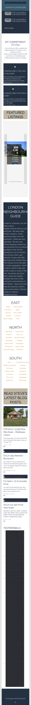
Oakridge (19, 340)
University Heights (9, 349)
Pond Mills (23, 368)
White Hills (19, 349)
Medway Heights (19, 337)
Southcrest (9, 374)
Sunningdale (19, 343)
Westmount (9, 380)
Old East (8, 316)
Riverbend (23, 371)
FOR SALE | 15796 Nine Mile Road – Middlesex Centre (14, 432)
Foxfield (8, 334)
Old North (18, 316)
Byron (10, 362)
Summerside (22, 374)
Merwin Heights (8, 319)
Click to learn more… (9, 105)
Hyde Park (9, 337)
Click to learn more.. (18, 82)
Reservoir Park (9, 371)
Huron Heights (17, 313)
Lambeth (22, 365)
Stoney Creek (19, 346)
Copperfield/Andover (22, 362)
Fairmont (8, 313)
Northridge (9, 340)
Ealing (18, 310)
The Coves (9, 377)
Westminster (22, 377)
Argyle (8, 307)
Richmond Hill (9, 343)
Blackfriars (9, 331)
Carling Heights (18, 307)
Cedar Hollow (19, 331)
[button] (5, 159)
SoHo (17, 319)
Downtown (8, 310)
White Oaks (22, 380)
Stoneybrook (9, 346)
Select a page (8, 3)
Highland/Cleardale (10, 365)
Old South (10, 368)
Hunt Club (19, 334)
